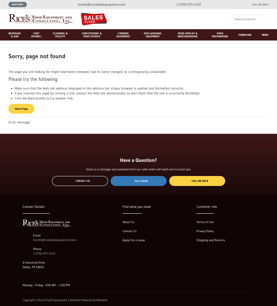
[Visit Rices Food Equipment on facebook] (32, 276)
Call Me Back (200, 181)
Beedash (101, 300)
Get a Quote (141, 181)
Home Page (21, 108)
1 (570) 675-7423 (44, 253)
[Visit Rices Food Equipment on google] (24, 276)
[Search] (263, 19)
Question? (17, 4)
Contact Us (83, 181)
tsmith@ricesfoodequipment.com (55, 240)
